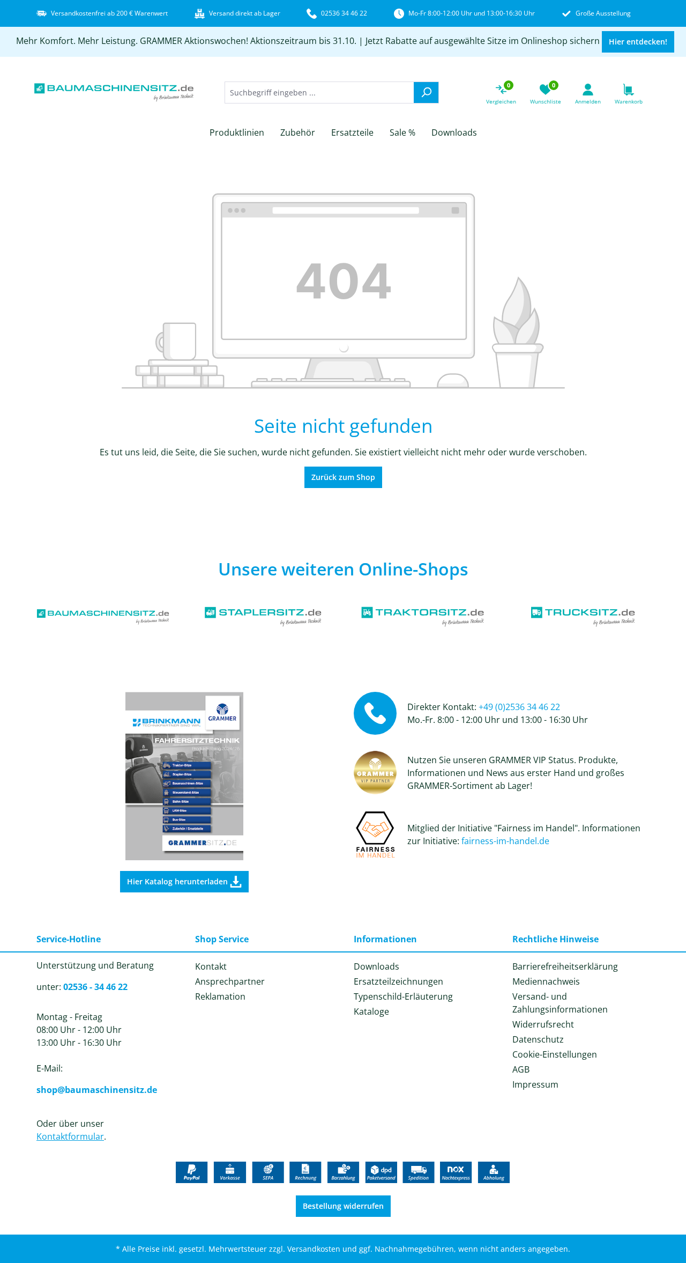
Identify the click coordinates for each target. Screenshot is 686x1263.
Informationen (385, 939)
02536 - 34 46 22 (95, 987)
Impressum (535, 1084)
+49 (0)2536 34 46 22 (519, 707)
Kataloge (371, 1011)
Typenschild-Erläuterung (403, 996)
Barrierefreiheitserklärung (565, 966)
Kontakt (211, 966)
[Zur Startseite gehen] (114, 92)
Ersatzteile (352, 132)
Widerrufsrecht (543, 1024)
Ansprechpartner (230, 981)
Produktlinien (237, 132)
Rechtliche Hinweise (555, 939)
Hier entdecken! (638, 41)
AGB (521, 1069)
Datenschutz (538, 1039)
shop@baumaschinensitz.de (96, 1090)
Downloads (454, 132)
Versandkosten (313, 1249)
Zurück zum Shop (343, 477)
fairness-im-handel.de (505, 841)
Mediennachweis (546, 981)
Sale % (402, 132)
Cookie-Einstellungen (554, 1054)
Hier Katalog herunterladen (178, 881)
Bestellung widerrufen (343, 1206)
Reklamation (220, 996)
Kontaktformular (70, 1136)
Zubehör (297, 132)
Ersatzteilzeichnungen (398, 981)
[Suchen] (426, 93)
